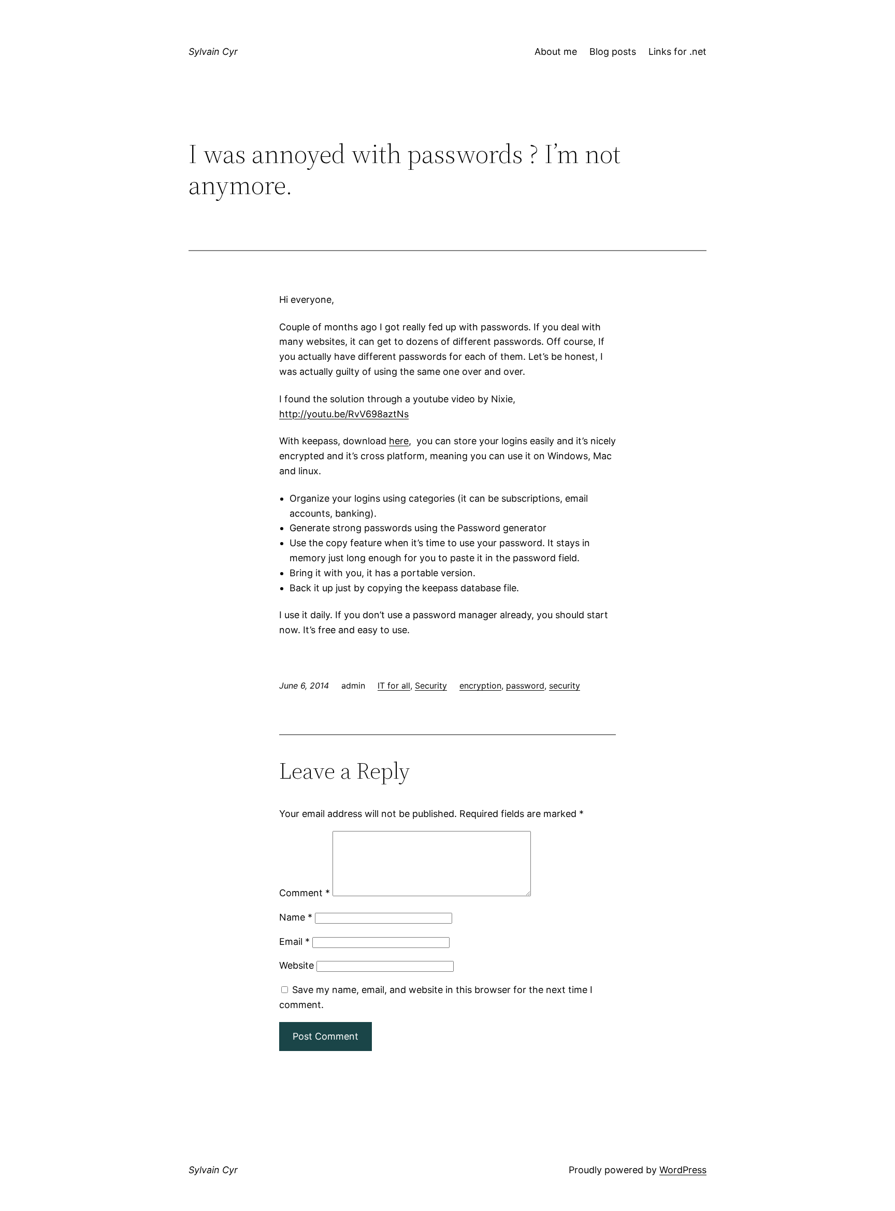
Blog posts (612, 51)
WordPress (682, 1169)
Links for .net (677, 51)
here (399, 440)
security (564, 685)
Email (294, 941)
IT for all (394, 685)
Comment (304, 892)
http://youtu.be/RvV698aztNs (344, 413)
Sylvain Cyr (213, 51)
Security (431, 685)
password (525, 685)
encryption (480, 685)
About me (556, 51)
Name (295, 917)
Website (296, 965)
